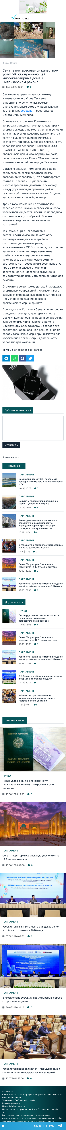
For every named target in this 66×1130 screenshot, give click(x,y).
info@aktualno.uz (17, 1106)
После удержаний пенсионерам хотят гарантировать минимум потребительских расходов (39, 618)
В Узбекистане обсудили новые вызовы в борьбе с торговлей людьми (40, 677)
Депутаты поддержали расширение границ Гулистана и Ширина (38, 502)
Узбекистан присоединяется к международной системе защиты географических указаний (37, 698)
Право (23, 610)
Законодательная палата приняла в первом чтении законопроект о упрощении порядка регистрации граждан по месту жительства (38, 524)
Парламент (26, 474)
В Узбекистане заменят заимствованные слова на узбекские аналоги (41, 546)
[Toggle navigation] (5, 18)
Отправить (11, 444)
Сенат (13, 349)
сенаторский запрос (30, 349)
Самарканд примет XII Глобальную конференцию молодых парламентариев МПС (41, 482)
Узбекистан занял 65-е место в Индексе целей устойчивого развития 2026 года (41, 585)
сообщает (28, 110)
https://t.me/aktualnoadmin (45, 1109)
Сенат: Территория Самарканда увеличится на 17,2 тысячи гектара (38, 565)
